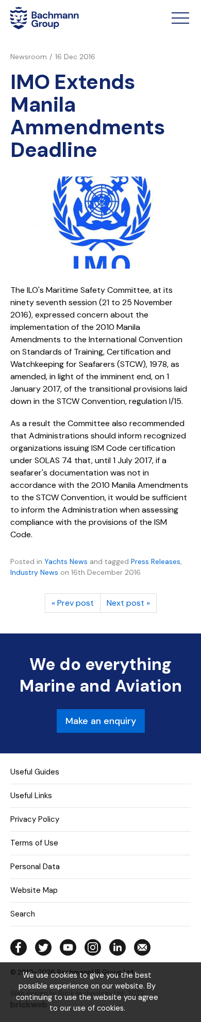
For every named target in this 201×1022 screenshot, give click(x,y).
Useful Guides (34, 772)
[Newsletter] (142, 947)
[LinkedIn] (117, 947)
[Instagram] (92, 947)
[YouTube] (68, 947)
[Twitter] (43, 947)
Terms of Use (34, 843)
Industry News (34, 572)
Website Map (34, 890)
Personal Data (35, 866)
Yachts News (66, 561)
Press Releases (155, 561)
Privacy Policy (34, 819)
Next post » (128, 602)
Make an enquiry (100, 721)
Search (22, 914)
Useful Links (31, 795)
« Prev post (73, 602)
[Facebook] (18, 947)
